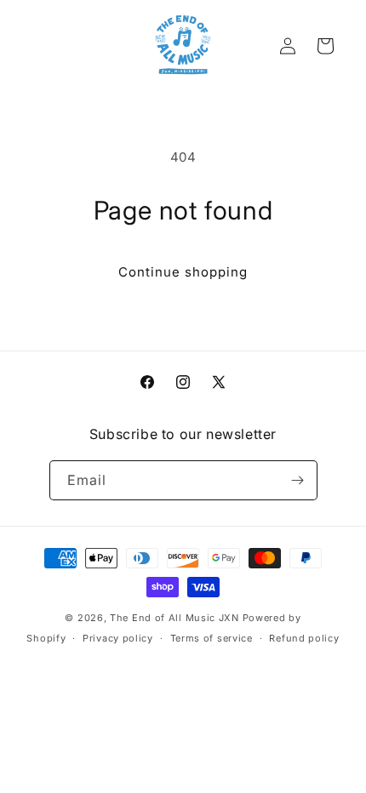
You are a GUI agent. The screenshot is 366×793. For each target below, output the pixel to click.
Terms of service (211, 638)
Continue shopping (183, 272)
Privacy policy (118, 638)
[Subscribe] (298, 480)
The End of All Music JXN (174, 618)
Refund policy (304, 638)
